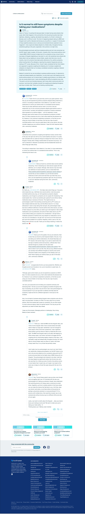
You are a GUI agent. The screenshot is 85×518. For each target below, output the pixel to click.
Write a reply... (26, 415)
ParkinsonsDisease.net (65, 469)
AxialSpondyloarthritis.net (36, 477)
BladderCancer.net (35, 479)
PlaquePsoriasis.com (64, 471)
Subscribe (36, 447)
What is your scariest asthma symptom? (62, 432)
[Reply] (58, 184)
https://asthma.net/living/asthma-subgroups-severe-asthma (44, 171)
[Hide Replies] (27, 157)
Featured (37, 1)
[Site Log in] (75, 1)
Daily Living (29, 1)
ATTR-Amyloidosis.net (35, 475)
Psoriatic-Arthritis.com (65, 477)
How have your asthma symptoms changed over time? (22, 432)
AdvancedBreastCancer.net (36, 463)
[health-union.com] (16, 461)
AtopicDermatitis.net (35, 473)
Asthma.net (33, 471)
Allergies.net (33, 467)
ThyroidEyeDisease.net (65, 495)
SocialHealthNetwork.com (65, 491)
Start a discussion (66, 13)
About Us (13, 502)
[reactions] (54, 184)
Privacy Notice (73, 512)
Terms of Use (13, 451)
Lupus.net (47, 483)
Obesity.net (62, 465)
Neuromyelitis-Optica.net (65, 463)
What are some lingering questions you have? (40, 432)
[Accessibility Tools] (72, 1)
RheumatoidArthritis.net (65, 481)
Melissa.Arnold (34, 374)
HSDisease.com (48, 471)
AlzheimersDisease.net (35, 469)
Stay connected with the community (22, 444)
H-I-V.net (47, 469)
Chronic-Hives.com (35, 489)
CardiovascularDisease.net (36, 485)
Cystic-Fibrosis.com (35, 495)
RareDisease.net (63, 479)
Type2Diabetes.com (64, 497)
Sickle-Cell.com (63, 483)
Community (12, 1)
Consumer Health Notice (35, 502)
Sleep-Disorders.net (64, 489)
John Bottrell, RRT (28, 95)
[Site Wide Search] (70, 1)
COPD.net (33, 493)
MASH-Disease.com (49, 487)
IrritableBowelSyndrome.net (51, 479)
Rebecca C (27, 261)
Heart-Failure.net (49, 463)
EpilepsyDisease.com (35, 499)
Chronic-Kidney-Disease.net (37, 491)
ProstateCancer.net (64, 475)
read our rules (40, 417)
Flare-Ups (34, 88)
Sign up (78, 509)
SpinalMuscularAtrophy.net (66, 493)
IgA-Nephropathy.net (49, 475)
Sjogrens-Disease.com (65, 485)
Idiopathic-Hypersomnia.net (51, 473)
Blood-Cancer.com (35, 481)
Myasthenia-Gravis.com (50, 499)
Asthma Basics (20, 1)
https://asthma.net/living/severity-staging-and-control (43, 246)
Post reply (42, 419)
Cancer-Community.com (36, 483)
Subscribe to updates (64, 18)
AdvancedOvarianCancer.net (37, 465)
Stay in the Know (54, 503)
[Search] (42, 13)
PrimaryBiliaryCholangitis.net (66, 473)
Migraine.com (48, 495)
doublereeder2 (28, 131)
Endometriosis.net (35, 497)
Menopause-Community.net (51, 489)
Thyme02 (24, 29)
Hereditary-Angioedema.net (51, 467)
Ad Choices (13, 503)
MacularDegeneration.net (50, 485)
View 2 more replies (42, 412)
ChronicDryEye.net (35, 487)
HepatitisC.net (48, 465)
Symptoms (29, 88)
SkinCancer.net (63, 487)
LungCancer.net (48, 481)
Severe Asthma (22, 88)
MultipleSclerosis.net (49, 497)
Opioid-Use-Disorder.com (65, 467)
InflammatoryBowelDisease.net (52, 477)
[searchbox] (51, 13)
